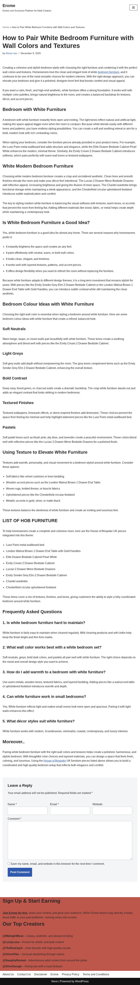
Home (6, 27)
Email (54, 804)
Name (12, 804)
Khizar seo (11, 53)
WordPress (82, 981)
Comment (14, 818)
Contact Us (24, 974)
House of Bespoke (55, 760)
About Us (8, 974)
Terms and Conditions (96, 974)
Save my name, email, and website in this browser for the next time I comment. (58, 863)
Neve (54, 981)
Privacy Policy (70, 974)
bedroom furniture (108, 72)
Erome (55, 974)
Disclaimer (40, 974)
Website (97, 804)
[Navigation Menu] (133, 7)
